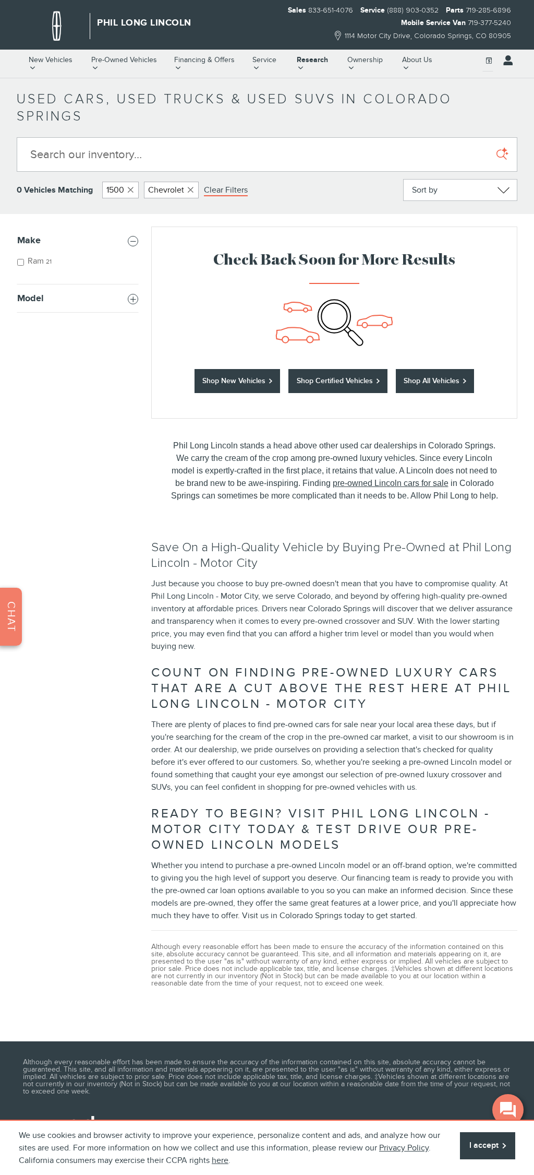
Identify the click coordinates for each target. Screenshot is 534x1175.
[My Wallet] (489, 60)
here (220, 1160)
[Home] (57, 26)
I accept (484, 1145)
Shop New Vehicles (233, 380)
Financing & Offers (204, 59)
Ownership (365, 59)
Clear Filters (226, 190)
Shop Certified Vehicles (335, 380)
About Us (417, 59)
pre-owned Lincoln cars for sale (390, 483)
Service (264, 59)
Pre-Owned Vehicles (124, 59)
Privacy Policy (404, 1148)
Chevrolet (166, 190)
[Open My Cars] (505, 60)
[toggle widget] (508, 1109)
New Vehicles (50, 59)
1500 (115, 190)
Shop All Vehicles (431, 380)
